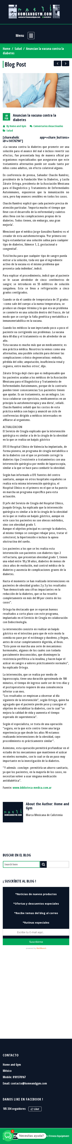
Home (6, 49)
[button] (8, 1135)
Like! (36, 1109)
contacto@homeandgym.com (29, 1083)
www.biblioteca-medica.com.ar (32, 788)
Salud (18, 49)
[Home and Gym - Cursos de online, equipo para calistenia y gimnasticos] (34, 11)
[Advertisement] (36, 998)
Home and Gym (18, 126)
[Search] (43, 864)
